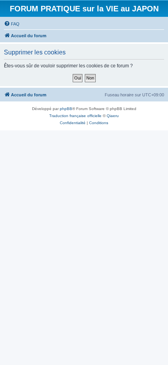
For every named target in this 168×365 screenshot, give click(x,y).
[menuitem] (12, 24)
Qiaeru (113, 116)
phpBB (66, 109)
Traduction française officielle (75, 116)
